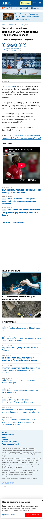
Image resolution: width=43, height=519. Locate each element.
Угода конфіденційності (10, 444)
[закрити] (42, 500)
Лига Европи (18, 222)
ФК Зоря (6, 222)
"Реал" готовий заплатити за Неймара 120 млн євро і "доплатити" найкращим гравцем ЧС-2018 (21, 370)
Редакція (5, 439)
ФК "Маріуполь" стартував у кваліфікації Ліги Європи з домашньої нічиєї (21, 136)
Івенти (4, 437)
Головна (4, 25)
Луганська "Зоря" (9, 86)
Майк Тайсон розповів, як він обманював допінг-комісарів (19, 381)
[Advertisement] (21, 245)
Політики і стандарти (9, 442)
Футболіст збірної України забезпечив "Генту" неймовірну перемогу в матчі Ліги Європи (21, 212)
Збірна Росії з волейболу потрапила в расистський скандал (20, 391)
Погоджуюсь (33, 515)
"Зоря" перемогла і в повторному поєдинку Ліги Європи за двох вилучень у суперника (20, 201)
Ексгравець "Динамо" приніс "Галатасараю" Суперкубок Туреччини (17, 400)
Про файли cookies (8, 515)
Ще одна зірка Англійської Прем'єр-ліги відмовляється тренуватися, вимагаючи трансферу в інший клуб (18, 422)
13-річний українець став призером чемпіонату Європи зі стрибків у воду (19, 359)
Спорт (11, 25)
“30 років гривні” (21, 8)
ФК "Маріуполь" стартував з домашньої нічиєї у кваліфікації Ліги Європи (21, 191)
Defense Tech (7, 8)
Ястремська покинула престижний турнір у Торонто (19, 348)
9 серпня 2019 (19, 25)
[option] (21, 17)
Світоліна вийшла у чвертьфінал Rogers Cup (21, 329)
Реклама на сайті (8, 435)
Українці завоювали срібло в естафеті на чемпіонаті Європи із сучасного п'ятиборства (20, 410)
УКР (35, 3)
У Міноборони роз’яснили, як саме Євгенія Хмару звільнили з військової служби (26, 16)
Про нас (4, 432)
